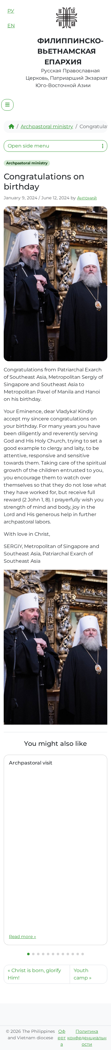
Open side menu (28, 146)
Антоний (87, 198)
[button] (28, 954)
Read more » (22, 936)
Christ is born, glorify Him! (34, 974)
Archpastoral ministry (47, 126)
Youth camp (81, 974)
